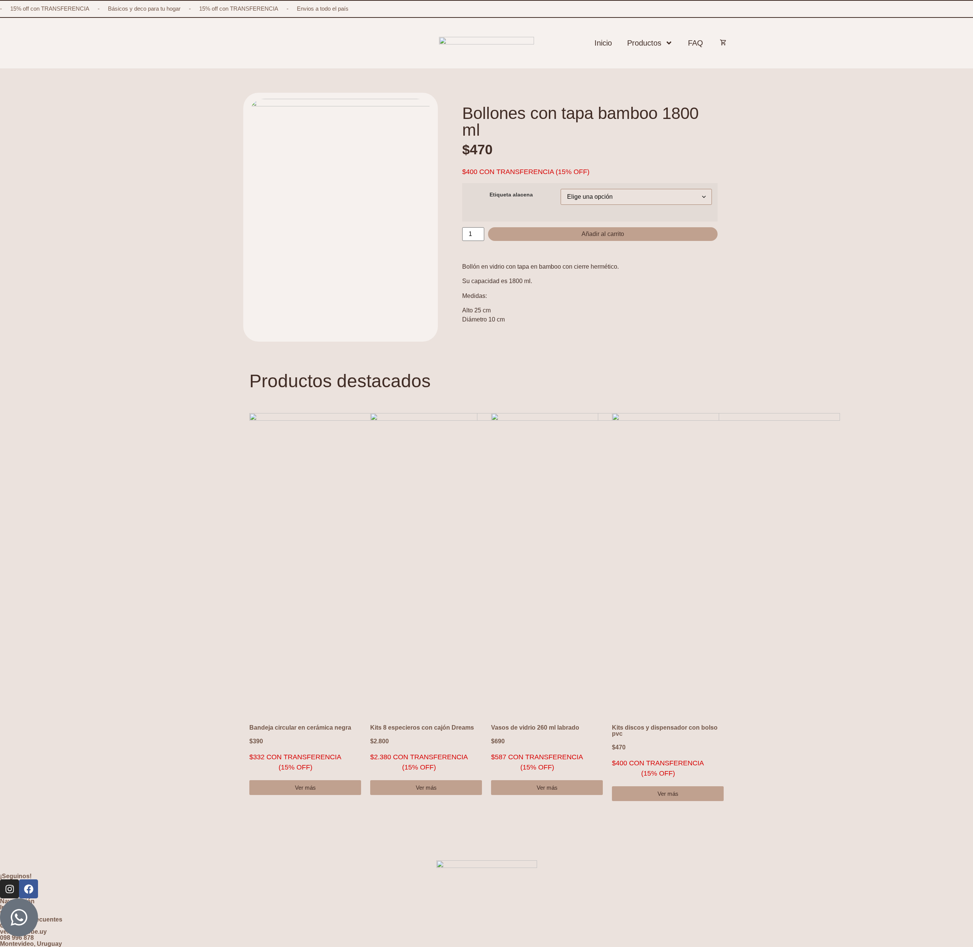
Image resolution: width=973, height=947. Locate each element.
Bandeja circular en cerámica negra (300, 727)
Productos (644, 43)
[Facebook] (28, 888)
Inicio (603, 43)
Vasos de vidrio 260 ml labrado (535, 727)
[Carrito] (720, 41)
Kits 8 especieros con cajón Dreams (422, 727)
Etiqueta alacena (511, 194)
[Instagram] (9, 888)
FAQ (695, 43)
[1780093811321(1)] (340, 180)
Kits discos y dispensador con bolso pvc (665, 730)
